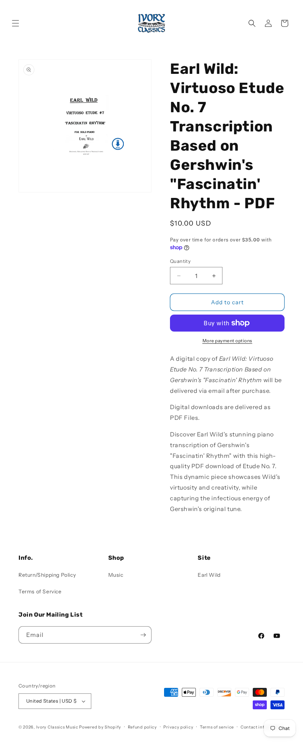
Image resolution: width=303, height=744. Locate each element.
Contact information (262, 727)
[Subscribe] (143, 635)
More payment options (227, 340)
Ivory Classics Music (57, 727)
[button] (15, 23)
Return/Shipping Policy (47, 575)
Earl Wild (209, 575)
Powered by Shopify (100, 727)
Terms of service (217, 727)
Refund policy (142, 727)
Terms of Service (40, 591)
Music (115, 575)
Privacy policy (178, 727)
